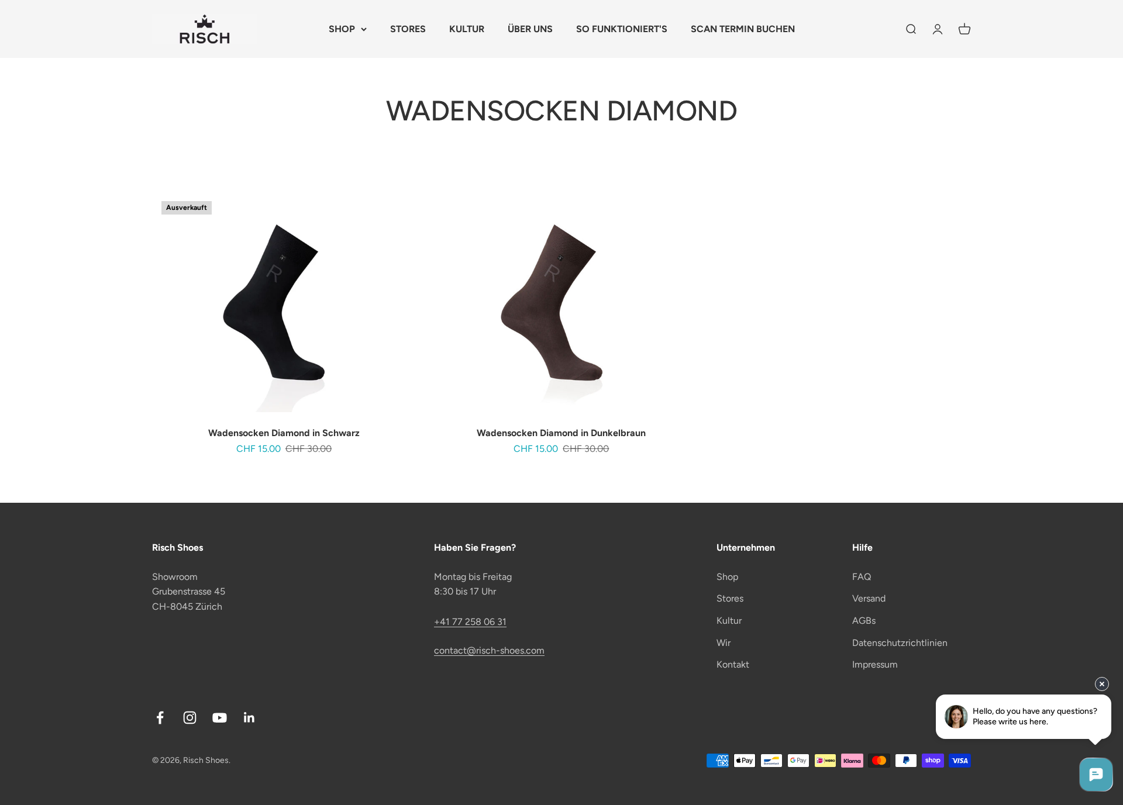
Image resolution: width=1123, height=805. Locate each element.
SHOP (342, 28)
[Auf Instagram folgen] (190, 717)
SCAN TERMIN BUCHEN (743, 28)
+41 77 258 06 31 (470, 621)
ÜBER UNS (530, 28)
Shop (727, 576)
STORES (408, 28)
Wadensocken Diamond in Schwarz (284, 432)
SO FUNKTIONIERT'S (621, 28)
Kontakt (732, 664)
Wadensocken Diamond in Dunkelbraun (561, 432)
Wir (723, 642)
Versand (869, 598)
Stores (729, 598)
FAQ (861, 576)
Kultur (729, 620)
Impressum (875, 664)
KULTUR (466, 28)
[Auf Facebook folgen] (160, 717)
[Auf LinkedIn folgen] (249, 717)
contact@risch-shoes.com (489, 650)
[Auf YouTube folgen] (220, 717)
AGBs (864, 620)
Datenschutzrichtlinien (900, 642)
